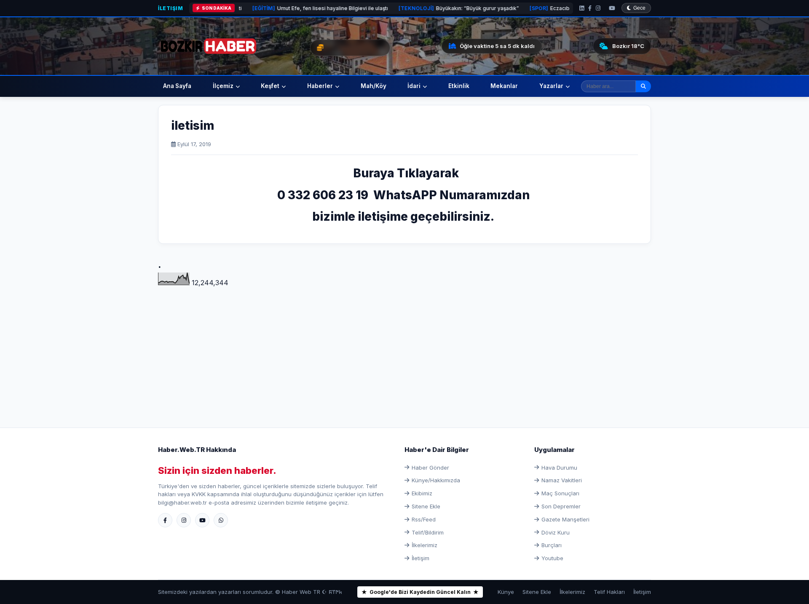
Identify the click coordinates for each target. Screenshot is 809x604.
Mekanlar (504, 86)
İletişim (170, 8)
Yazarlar (551, 86)
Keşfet (270, 86)
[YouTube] (612, 8)
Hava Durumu (559, 467)
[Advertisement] (404, 347)
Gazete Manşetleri (565, 519)
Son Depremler (561, 506)
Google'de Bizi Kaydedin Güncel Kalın (420, 592)
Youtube (552, 558)
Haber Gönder (430, 467)
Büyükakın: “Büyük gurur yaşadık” (427, 8)
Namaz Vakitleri (561, 480)
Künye (506, 591)
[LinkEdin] (581, 8)
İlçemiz (223, 86)
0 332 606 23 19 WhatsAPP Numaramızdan (404, 195)
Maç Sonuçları (560, 493)
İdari (414, 86)
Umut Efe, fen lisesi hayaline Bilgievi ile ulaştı (288, 8)
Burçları (551, 545)
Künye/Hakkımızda (436, 480)
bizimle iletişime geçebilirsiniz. (404, 216)
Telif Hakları (609, 591)
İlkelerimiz (424, 545)
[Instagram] (598, 8)
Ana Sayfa (177, 86)
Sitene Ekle (426, 506)
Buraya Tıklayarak (405, 173)
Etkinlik (458, 86)
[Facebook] (590, 8)
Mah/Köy (373, 86)
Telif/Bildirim (428, 532)
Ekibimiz (422, 493)
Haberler (320, 86)
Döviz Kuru (555, 532)
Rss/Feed (424, 519)
